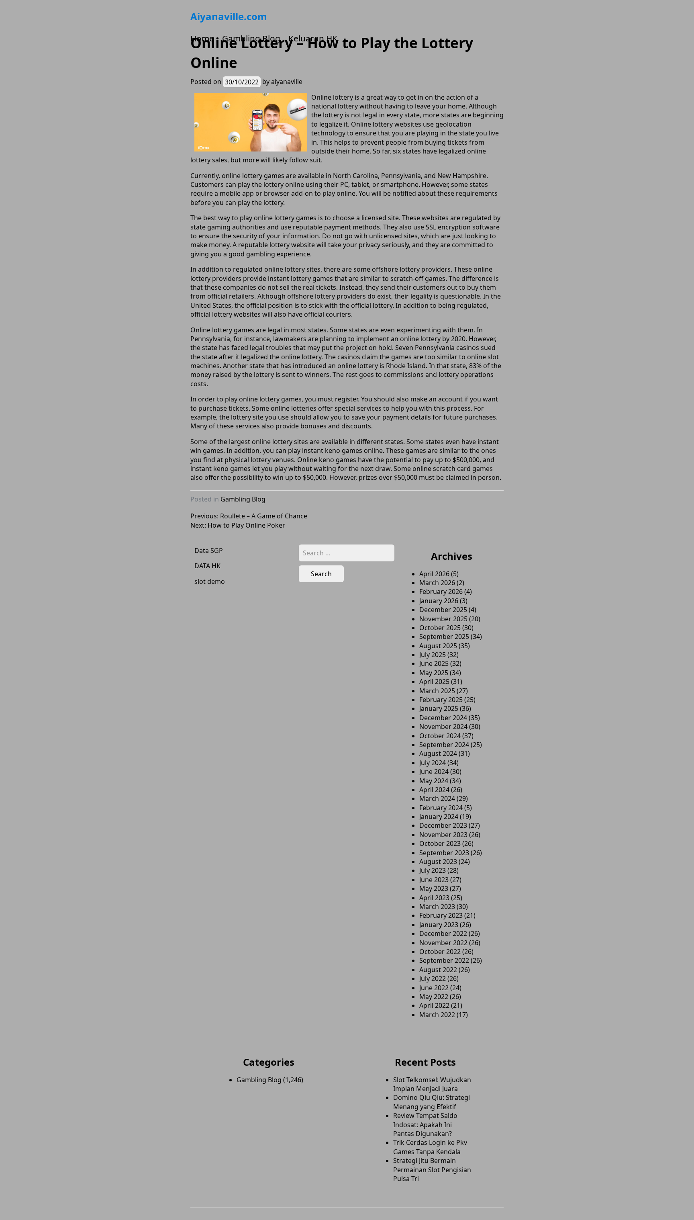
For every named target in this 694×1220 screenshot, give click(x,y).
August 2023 (438, 861)
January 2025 (438, 708)
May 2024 (433, 780)
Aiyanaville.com (228, 16)
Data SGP (208, 550)
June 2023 (434, 879)
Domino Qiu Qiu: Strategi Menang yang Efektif (431, 1102)
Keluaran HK (312, 38)
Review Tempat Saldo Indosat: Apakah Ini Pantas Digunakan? (425, 1124)
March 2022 (437, 1014)
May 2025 (433, 672)
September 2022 (444, 960)
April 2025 (434, 681)
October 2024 (440, 735)
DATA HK (207, 565)
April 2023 (434, 897)
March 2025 (437, 690)
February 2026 (441, 591)
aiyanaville (286, 81)
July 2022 (432, 978)
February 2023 (441, 915)
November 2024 (443, 726)
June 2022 (434, 987)
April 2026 (434, 573)
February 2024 (441, 807)
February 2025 (441, 699)
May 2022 (433, 996)
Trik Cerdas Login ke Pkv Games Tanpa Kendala (430, 1147)
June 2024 (434, 771)
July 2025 (432, 654)
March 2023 (437, 906)
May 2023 (433, 888)
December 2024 (443, 717)
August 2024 (438, 753)
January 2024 (438, 816)
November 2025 (443, 618)
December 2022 (443, 933)
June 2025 (434, 663)
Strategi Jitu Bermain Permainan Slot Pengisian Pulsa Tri (432, 1169)
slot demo (209, 581)
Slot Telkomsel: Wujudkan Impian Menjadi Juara (432, 1084)
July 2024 (432, 762)
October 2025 (440, 627)
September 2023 (444, 852)
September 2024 (444, 744)
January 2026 (438, 600)
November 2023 (443, 834)
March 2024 (437, 798)
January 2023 (438, 924)
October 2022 (440, 951)
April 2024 (434, 789)
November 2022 (443, 942)
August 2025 (438, 645)
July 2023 (432, 870)
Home (202, 38)
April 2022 (434, 1005)
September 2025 (444, 636)
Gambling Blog (251, 38)
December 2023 (443, 825)
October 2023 (440, 843)
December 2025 (443, 609)
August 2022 (438, 969)
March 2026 (437, 582)
